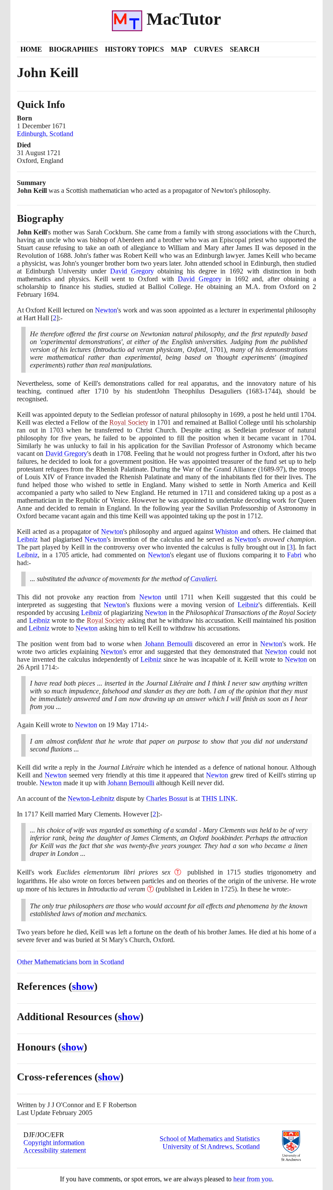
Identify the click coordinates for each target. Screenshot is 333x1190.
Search (244, 49)
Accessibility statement (54, 1150)
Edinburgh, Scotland (45, 133)
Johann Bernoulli (169, 643)
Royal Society (128, 422)
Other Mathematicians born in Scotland (70, 962)
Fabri (294, 555)
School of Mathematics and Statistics (210, 1138)
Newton (106, 310)
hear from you (252, 1179)
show (83, 986)
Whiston (226, 531)
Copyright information (54, 1142)
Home (31, 49)
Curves (208, 49)
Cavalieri (203, 578)
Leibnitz (103, 798)
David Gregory (132, 271)
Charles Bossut (166, 798)
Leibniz (27, 539)
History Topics (134, 49)
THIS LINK (219, 798)
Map (179, 49)
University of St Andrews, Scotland (211, 1146)
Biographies (73, 49)
